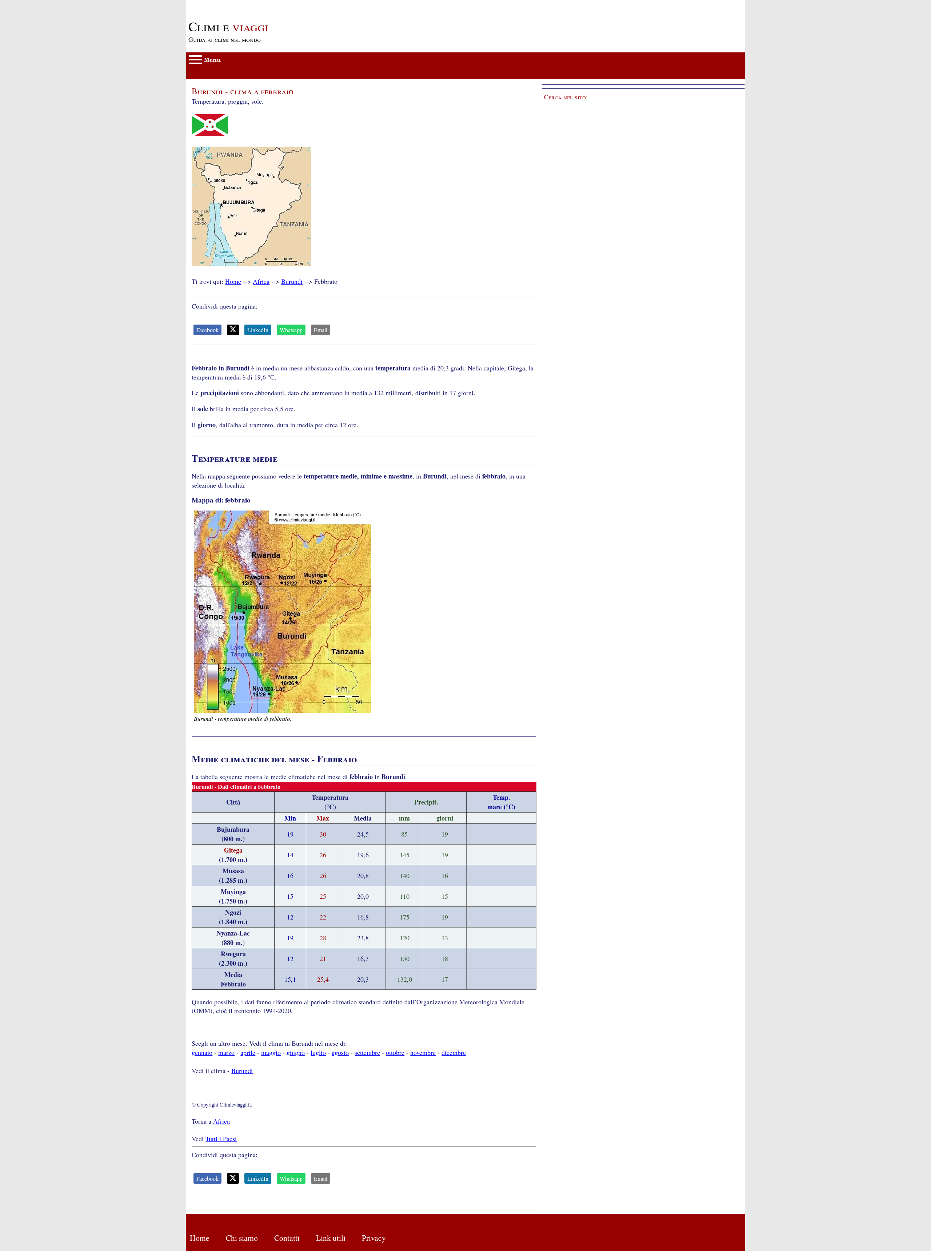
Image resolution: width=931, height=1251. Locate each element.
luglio (318, 1052)
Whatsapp (291, 330)
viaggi (228, 26)
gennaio (202, 1052)
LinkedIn (257, 330)
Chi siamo (242, 1237)
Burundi (292, 281)
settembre (367, 1052)
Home (233, 281)
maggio (271, 1052)
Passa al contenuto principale (224, 4)
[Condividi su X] (233, 330)
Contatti (287, 1237)
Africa (261, 281)
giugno (296, 1052)
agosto (340, 1052)
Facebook (207, 330)
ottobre (395, 1052)
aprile (247, 1052)
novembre (423, 1052)
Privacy (374, 1237)
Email (320, 330)
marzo (226, 1052)
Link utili (330, 1237)
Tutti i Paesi (221, 1138)
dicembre (453, 1052)
